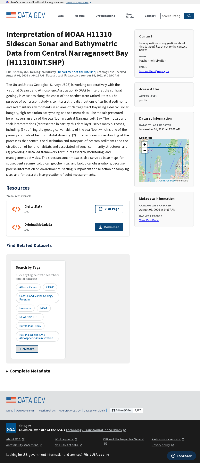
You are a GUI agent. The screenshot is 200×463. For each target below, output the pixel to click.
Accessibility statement (22, 445)
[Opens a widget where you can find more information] (181, 456)
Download (111, 227)
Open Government (25, 410)
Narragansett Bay (30, 326)
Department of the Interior (76, 72)
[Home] (25, 15)
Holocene (25, 308)
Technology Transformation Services (94, 430)
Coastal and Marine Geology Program (36, 297)
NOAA (43, 308)
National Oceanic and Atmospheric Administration (36, 336)
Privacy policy (161, 445)
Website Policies (47, 410)
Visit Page (112, 209)
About (9, 410)
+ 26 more (27, 349)
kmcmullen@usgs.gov (154, 71)
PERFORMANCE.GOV (70, 410)
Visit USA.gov (94, 454)
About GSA (13, 439)
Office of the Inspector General (123, 439)
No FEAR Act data (67, 445)
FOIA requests (64, 439)
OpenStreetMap (166, 180)
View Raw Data (149, 220)
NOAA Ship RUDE (29, 317)
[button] (144, 145)
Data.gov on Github (94, 410)
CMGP (50, 287)
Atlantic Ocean (28, 287)
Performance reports (166, 439)
